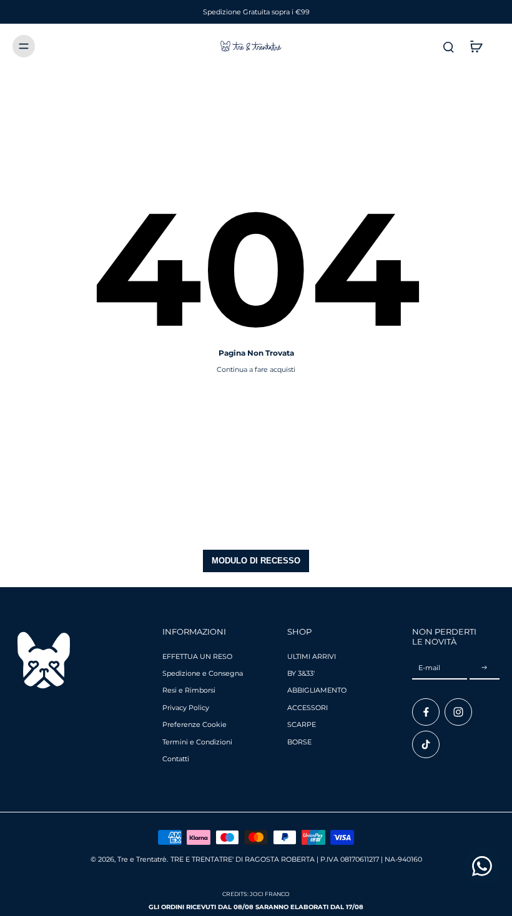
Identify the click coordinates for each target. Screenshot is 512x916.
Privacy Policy (185, 707)
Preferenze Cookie (194, 724)
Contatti (175, 758)
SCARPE (301, 724)
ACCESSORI (307, 707)
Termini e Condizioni (197, 742)
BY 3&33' (301, 673)
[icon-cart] (476, 46)
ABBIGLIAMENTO (317, 690)
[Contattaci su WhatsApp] (482, 866)
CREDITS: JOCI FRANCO (256, 893)
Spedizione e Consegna (202, 673)
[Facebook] (426, 712)
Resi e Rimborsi (188, 690)
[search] (448, 46)
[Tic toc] (426, 744)
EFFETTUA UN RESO (197, 656)
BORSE (299, 742)
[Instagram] (458, 712)
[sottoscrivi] (485, 668)
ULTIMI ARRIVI (311, 656)
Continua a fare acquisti (256, 369)
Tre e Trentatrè (142, 859)
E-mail (429, 667)
